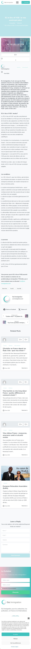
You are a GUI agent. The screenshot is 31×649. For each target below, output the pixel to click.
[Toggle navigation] (17, 2)
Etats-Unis (4, 288)
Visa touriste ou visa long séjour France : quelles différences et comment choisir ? (15, 393)
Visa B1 (12, 288)
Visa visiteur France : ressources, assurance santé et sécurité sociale (15, 435)
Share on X (24, 309)
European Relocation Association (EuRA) (15, 487)
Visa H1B (19, 288)
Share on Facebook (11, 309)
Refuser (16, 638)
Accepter (15, 634)
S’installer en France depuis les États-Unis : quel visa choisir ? (14, 349)
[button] (28, 618)
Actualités (12, 23)
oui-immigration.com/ (17, 299)
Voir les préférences (15, 643)
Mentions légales (14, 646)
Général (19, 23)
